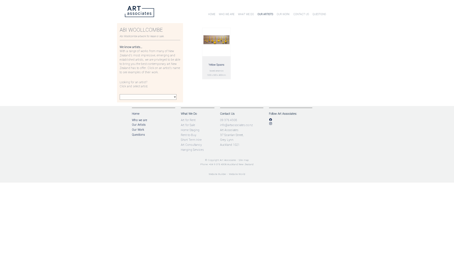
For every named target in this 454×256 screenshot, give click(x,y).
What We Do (246, 14)
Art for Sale (188, 125)
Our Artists (265, 14)
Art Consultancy (191, 145)
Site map (244, 160)
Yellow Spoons (216, 65)
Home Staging (190, 130)
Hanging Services (192, 150)
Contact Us (301, 14)
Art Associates (228, 160)
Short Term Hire (191, 140)
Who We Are (226, 14)
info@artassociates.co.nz (236, 125)
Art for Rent (188, 120)
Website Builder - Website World (227, 174)
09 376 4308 (228, 120)
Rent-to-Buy (188, 135)
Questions (319, 14)
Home (211, 14)
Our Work (283, 14)
